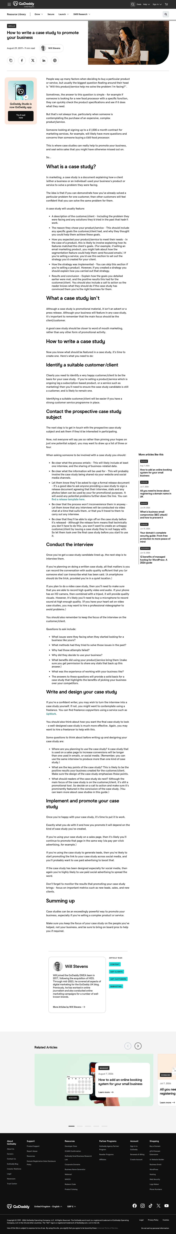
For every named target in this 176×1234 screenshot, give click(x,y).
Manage (144, 461)
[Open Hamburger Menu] (8, 4)
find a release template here (68, 499)
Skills (12, 26)
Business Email (155, 1164)
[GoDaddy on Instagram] (142, 1207)
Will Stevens (54, 48)
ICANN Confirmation (73, 1151)
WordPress (145, 548)
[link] (22, 60)
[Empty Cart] (166, 4)
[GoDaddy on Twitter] (158, 1207)
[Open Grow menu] (42, 14)
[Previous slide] (127, 1046)
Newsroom (11, 1179)
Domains (144, 482)
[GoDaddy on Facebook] (134, 1207)
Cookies (166, 1220)
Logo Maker (154, 1184)
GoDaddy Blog (12, 1164)
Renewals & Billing (137, 1154)
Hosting (153, 1174)
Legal (9, 1174)
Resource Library (16, 14)
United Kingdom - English (47, 1206)
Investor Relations (14, 1169)
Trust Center (12, 1184)
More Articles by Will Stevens (67, 1007)
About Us (10, 1149)
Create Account (136, 1159)
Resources (31, 1156)
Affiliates (102, 1159)
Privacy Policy (153, 1220)
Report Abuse (32, 1151)
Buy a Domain (155, 1146)
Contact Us (11, 1159)
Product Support (33, 1146)
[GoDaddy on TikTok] (150, 1207)
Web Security (155, 1179)
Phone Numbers (156, 1189)
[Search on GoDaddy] (166, 14)
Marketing (116, 986)
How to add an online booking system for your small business (120, 1082)
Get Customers (118, 979)
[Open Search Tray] (132, 4)
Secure (51, 14)
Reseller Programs (106, 1154)
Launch (62, 14)
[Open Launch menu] (68, 14)
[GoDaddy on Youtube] (166, 1207)
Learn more (104, 1092)
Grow (37, 14)
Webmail (68, 1174)
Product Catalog (71, 1189)
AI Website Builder (157, 1159)
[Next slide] (138, 1046)
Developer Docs (71, 1146)
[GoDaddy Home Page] (18, 1206)
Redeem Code (70, 1184)
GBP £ (70, 1206)
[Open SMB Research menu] (89, 14)
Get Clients (116, 972)
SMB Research (80, 14)
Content (114, 964)
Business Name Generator (75, 1169)
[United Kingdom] (23, 3)
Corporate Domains (72, 1164)
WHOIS (68, 1179)
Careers (10, 1154)
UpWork (51, 713)
